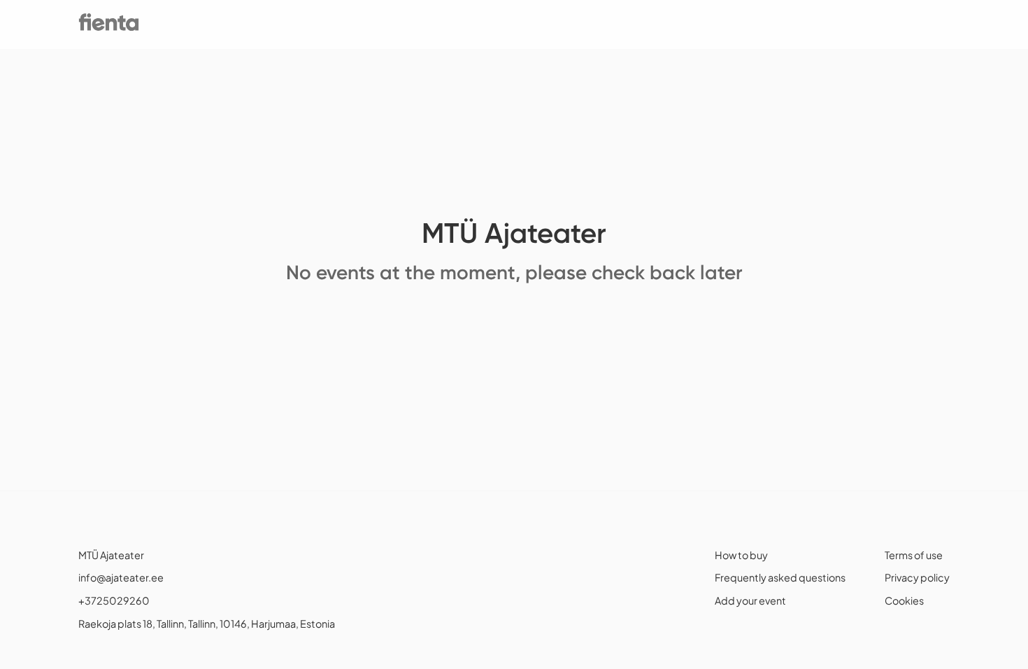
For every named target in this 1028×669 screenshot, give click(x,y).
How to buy (741, 555)
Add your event (750, 600)
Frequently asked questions (780, 577)
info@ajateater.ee (121, 577)
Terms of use (914, 555)
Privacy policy (917, 577)
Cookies (904, 600)
